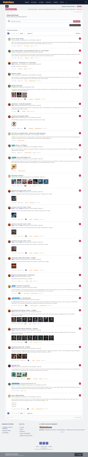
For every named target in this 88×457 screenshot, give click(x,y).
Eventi (33, 87)
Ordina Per (78, 33)
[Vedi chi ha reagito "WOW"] (24, 185)
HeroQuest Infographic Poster (20, 116)
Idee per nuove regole (34, 299)
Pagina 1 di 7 (29, 33)
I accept (79, 454)
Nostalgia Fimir (15, 365)
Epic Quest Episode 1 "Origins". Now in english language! (59, 9)
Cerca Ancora (76, 21)
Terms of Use (20, 455)
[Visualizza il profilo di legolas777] (9, 51)
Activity (56, 2)
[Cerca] (86, 2)
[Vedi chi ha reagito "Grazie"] (20, 293)
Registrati (79, 6)
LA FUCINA (22, 427)
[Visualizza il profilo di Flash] (9, 63)
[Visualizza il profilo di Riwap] (9, 396)
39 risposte (24, 390)
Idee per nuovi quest (32, 287)
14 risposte (21, 202)
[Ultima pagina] (25, 33)
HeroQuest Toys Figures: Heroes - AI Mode (23, 310)
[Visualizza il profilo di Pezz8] (9, 39)
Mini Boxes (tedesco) (17, 175)
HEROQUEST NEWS (6, 430)
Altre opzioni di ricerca (75, 25)
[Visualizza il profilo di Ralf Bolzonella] (9, 133)
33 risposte (24, 360)
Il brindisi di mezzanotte (23, 286)
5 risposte (20, 185)
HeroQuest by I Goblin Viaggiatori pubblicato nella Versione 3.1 (40, 9)
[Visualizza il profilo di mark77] (9, 74)
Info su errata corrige (17, 38)
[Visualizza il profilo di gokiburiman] (9, 298)
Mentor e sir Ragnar (21, 145)
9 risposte (20, 152)
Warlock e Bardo (16, 73)
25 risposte (20, 128)
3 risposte (21, 99)
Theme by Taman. (50, 449)
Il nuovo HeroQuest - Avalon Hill (34, 40)
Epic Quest (34, 2)
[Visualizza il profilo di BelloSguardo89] (9, 86)
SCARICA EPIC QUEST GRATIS (26, 435)
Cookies (50, 446)
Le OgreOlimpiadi (25, 298)
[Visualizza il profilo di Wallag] (9, 365)
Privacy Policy (44, 446)
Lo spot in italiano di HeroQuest (25, 9)
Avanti (21, 33)
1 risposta (21, 57)
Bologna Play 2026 (16, 85)
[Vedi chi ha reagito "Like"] (25, 99)
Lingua (37, 446)
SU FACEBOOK (5, 432)
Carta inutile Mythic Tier (23, 157)
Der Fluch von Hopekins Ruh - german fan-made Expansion (28, 133)
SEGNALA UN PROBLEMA (25, 433)
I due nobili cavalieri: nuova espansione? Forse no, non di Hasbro (30, 51)
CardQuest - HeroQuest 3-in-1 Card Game (23, 63)
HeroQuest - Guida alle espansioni (21, 104)
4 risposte (20, 45)
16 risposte (21, 305)
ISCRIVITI (22, 429)
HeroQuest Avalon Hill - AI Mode (20, 347)
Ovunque (81, 2)
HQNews (27, 2)
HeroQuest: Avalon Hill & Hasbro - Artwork (21, 190)
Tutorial (29, 276)
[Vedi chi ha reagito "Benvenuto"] (29, 378)
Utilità (62, 2)
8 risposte (21, 281)
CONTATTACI (22, 431)
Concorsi (48, 2)
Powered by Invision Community (40, 449)
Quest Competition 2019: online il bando (81, 9)
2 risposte (21, 80)
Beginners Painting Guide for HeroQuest (22, 275)
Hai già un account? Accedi (68, 6)
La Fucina (41, 2)
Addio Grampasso (71, 9)
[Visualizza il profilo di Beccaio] (9, 286)
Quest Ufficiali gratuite (17, 395)
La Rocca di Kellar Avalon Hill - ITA (28, 383)
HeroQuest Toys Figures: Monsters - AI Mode (24, 328)
